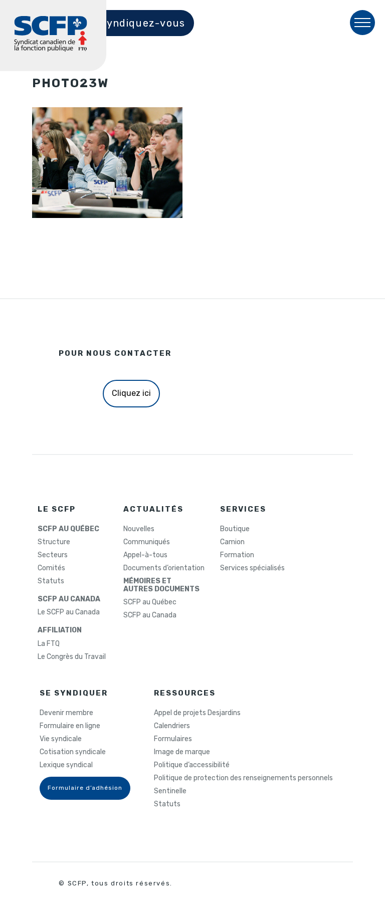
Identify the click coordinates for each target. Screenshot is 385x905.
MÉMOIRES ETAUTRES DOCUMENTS (161, 585)
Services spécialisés (252, 568)
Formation (237, 555)
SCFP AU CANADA (69, 599)
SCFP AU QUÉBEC (68, 529)
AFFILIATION (60, 630)
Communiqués (146, 542)
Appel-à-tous (145, 555)
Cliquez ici (131, 393)
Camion (232, 542)
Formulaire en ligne (70, 726)
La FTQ (49, 644)
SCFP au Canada (149, 615)
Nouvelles (138, 529)
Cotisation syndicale (73, 752)
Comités (51, 568)
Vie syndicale (61, 739)
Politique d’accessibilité (192, 765)
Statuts (51, 581)
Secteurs (53, 555)
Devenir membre (66, 713)
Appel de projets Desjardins (197, 713)
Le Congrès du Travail (72, 657)
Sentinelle (170, 791)
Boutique (235, 529)
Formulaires (173, 739)
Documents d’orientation (164, 568)
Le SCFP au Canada (69, 612)
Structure (54, 542)
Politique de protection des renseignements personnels (243, 778)
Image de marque (182, 752)
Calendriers (172, 726)
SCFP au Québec (149, 602)
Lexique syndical (66, 765)
